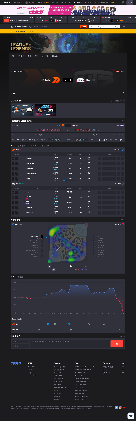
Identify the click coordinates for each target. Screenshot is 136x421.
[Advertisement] (68, 64)
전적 (18, 2)
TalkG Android (80, 391)
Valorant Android (81, 379)
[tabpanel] (68, 181)
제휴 (123, 367)
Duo (55, 391)
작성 (116, 344)
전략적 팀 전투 (58, 370)
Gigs (55, 399)
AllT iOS (78, 376)
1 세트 (13, 93)
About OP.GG (32, 367)
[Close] (120, 10)
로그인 (130, 2)
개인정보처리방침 (108, 367)
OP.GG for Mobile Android (83, 367)
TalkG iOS (78, 394)
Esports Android (80, 396)
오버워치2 (57, 376)
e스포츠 (56, 396)
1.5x (58, 270)
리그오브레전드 (58, 367)
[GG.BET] (83, 26)
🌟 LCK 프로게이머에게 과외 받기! (22, 31)
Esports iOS (79, 399)
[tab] (13, 145)
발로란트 (56, 373)
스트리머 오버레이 (59, 388)
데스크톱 (56, 385)
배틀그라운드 (57, 379)
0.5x (50, 270)
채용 (123, 373)
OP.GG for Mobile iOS (82, 370)
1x (54, 270)
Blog (29, 373)
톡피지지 (56, 394)
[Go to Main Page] (6, 2)
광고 (123, 370)
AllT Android (79, 373)
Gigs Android (79, 385)
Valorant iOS (79, 382)
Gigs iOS (78, 388)
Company (31, 370)
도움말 (105, 370)
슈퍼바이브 (57, 382)
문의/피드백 (106, 373)
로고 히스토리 (32, 376)
